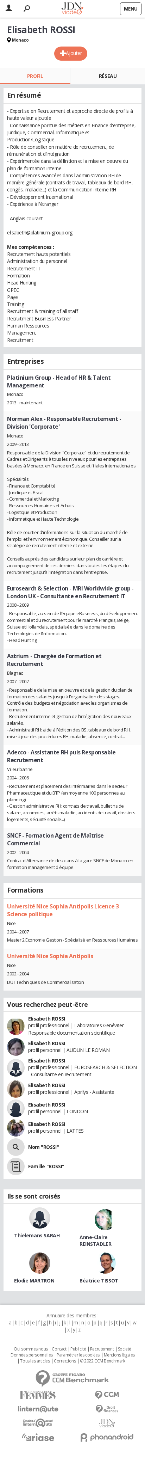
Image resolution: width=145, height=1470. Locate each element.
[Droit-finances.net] (106, 1409)
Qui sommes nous (31, 1349)
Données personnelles (32, 1355)
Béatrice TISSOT (99, 1280)
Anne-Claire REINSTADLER (95, 1240)
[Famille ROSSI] (16, 1166)
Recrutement (102, 1349)
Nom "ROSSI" (43, 1147)
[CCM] (106, 1395)
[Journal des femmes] (38, 1395)
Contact (59, 1349)
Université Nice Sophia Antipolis (50, 956)
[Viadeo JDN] (106, 1423)
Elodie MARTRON (34, 1280)
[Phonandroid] (106, 1437)
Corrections (65, 1361)
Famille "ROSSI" (46, 1166)
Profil (35, 76)
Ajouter (74, 53)
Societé (124, 1349)
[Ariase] (38, 1437)
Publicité (78, 1349)
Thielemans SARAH (36, 1235)
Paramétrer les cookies (78, 1355)
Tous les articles (35, 1361)
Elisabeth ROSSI (46, 1018)
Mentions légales (119, 1355)
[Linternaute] (38, 1409)
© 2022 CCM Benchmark (102, 1361)
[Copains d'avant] (38, 1423)
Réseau (107, 76)
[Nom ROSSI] (16, 1147)
